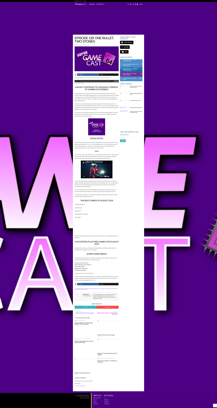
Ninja (92, 99)
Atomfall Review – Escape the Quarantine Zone (130, 69)
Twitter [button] (84, 386)
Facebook (106, 399)
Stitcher (126, 47)
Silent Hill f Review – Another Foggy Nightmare (130, 60)
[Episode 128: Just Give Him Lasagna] (108, 326)
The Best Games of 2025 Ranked (136, 107)
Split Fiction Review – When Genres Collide (129, 74)
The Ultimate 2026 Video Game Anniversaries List (136, 87)
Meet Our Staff (96, 398)
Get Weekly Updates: (124, 134)
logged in (82, 381)
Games (93, 4)
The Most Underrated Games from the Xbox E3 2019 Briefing (84, 341)
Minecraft (108, 288)
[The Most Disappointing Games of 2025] (124, 95)
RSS (126, 51)
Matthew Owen (78, 44)
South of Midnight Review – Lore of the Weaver (131, 65)
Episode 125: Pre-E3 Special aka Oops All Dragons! (107, 354)
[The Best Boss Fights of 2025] (124, 102)
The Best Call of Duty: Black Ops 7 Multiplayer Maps (136, 112)
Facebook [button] (77, 386)
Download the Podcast (79, 83)
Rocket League (113, 288)
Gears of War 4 (103, 288)
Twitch (86, 289)
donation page (90, 144)
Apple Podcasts (128, 42)
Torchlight (82, 289)
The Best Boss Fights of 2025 (135, 100)
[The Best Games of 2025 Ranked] (124, 107)
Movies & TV (101, 4)
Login (140, 4)
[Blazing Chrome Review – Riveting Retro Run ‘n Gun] (108, 358)
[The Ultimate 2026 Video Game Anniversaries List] (124, 88)
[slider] (116, 81)
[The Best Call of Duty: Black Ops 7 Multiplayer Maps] (124, 111)
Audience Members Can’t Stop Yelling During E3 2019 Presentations (84, 323)
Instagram (106, 401)
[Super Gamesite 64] (81, 4)
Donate (95, 401)
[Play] (76, 81)
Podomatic (106, 403)
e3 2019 (97, 288)
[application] (97, 81)
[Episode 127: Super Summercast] (85, 364)
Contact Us (95, 403)
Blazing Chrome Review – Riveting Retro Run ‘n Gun (107, 361)
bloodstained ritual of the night (89, 288)
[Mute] (114, 81)
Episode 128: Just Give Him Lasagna (106, 335)
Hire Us (95, 399)
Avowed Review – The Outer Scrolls (130, 79)
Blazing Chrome (80, 288)
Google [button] (81, 386)
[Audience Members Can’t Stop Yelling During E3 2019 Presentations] (85, 320)
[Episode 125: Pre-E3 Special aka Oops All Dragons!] (108, 345)
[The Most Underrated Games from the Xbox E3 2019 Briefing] (85, 338)
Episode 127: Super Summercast (82, 373)
